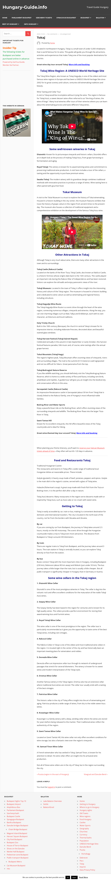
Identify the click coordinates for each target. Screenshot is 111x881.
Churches (83, 831)
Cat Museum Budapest (16, 865)
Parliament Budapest (21, 18)
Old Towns (84, 813)
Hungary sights (86, 810)
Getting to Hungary (87, 804)
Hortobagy (85, 854)
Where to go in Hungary (89, 807)
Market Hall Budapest (15, 851)
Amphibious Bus (13, 807)
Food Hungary (85, 819)
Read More (83, 877)
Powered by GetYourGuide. (14, 62)
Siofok (45, 804)
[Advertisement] (16, 86)
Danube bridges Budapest (17, 825)
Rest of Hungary (9, 24)
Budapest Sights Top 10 (16, 801)
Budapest (85, 18)
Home (4, 18)
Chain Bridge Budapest (18, 829)
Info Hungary (30, 24)
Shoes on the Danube (15, 848)
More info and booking (79, 64)
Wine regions (85, 816)
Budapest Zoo (12, 842)
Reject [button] (74, 877)
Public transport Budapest (17, 858)
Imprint (83, 867)
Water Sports (85, 825)
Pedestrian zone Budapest (17, 854)
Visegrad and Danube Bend (95, 774)
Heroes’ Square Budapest (17, 836)
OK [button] (68, 877)
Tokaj (82, 864)
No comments (52, 34)
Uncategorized (65, 34)
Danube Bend (85, 847)
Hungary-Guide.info (25, 7)
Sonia (52, 43)
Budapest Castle (13, 816)
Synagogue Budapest (66, 18)
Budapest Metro (15, 861)
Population (84, 841)
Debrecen (84, 858)
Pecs (81, 861)
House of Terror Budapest (17, 845)
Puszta (82, 850)
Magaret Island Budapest (17, 833)
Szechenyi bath (13, 813)
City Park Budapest (14, 839)
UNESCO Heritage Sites (89, 844)
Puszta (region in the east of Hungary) (53, 774)
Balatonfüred (48, 807)
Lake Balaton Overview (52, 801)
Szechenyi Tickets (44, 18)
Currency (83, 834)
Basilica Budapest (14, 822)
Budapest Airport (14, 804)
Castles (83, 822)
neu (8, 868)
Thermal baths (86, 837)
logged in (51, 787)
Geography (84, 828)
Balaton (100, 18)
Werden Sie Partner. (11, 65)
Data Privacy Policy (87, 870)
